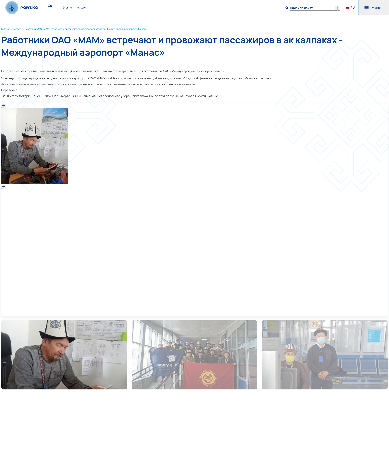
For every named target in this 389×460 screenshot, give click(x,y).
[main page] (21, 7)
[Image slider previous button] (3, 106)
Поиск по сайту (301, 8)
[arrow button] (338, 8)
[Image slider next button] (3, 187)
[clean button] (336, 8)
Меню (376, 8)
